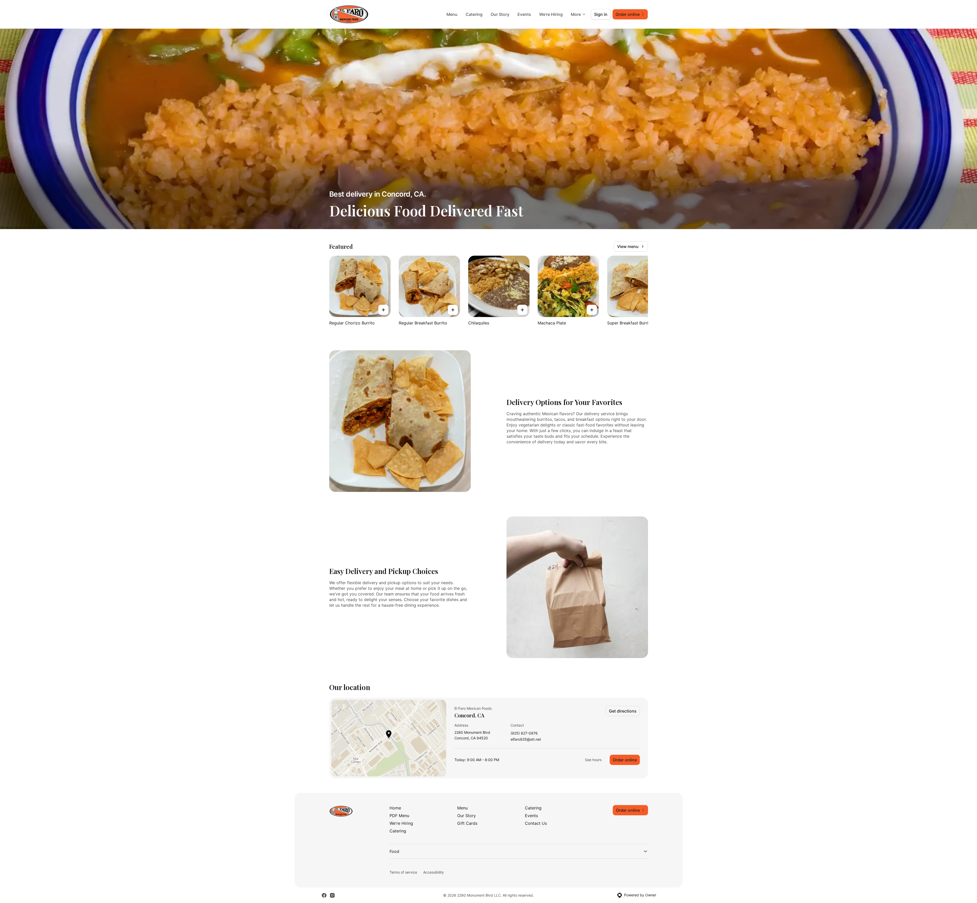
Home (395, 807)
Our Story (500, 14)
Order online (625, 759)
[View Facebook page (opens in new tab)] (324, 895)
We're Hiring (551, 14)
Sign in (600, 14)
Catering (474, 14)
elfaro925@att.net (526, 739)
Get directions (623, 711)
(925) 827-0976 (524, 733)
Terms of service (403, 872)
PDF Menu (399, 815)
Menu (451, 14)
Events (524, 14)
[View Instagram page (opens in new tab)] (332, 895)
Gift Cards (467, 823)
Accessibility (433, 872)
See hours (593, 760)
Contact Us (536, 823)
